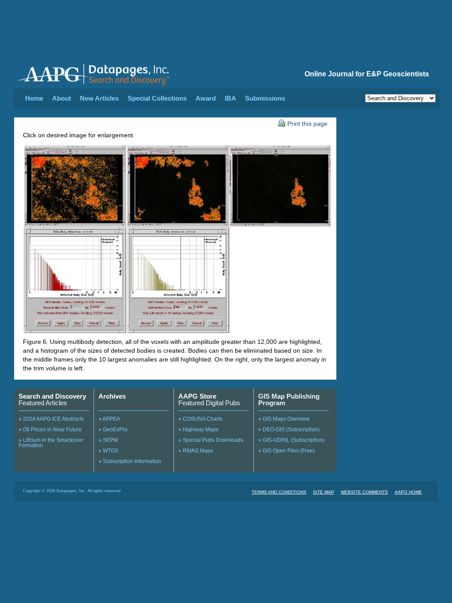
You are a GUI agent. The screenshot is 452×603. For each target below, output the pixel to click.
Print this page (307, 123)
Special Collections (157, 98)
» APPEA (109, 419)
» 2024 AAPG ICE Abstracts (51, 419)
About (61, 98)
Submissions (265, 98)
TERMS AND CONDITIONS (279, 492)
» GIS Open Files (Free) (286, 451)
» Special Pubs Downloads (210, 440)
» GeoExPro (113, 429)
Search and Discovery (52, 396)
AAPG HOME (408, 492)
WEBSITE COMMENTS (364, 492)
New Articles (99, 98)
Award (206, 98)
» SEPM (108, 440)
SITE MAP (323, 492)
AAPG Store (197, 396)
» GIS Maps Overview (284, 419)
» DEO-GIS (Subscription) (289, 429)
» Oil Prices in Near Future (50, 429)
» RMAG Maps (195, 451)
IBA (230, 98)
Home (34, 98)
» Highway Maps (198, 429)
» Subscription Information (129, 461)
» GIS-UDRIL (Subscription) (291, 440)
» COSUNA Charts (200, 419)
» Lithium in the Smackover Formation (51, 442)
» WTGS (108, 451)
